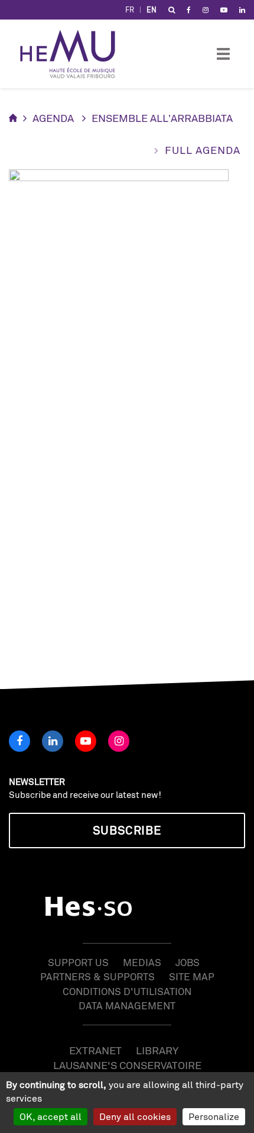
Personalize (213, 1116)
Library (157, 1050)
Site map (191, 976)
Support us (78, 962)
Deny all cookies (135, 1116)
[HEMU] (73, 54)
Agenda (53, 117)
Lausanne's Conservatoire (127, 1064)
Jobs (187, 962)
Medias (142, 962)
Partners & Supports (97, 976)
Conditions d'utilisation (127, 991)
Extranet (95, 1050)
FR (129, 10)
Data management (127, 1005)
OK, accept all (50, 1116)
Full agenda (202, 149)
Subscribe (127, 830)
